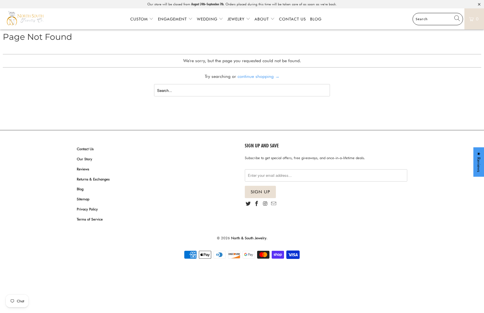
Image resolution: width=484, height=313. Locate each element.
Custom (139, 19)
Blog (316, 19)
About (262, 19)
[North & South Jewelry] (25, 18)
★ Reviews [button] (478, 162)
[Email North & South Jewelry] (273, 204)
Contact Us (292, 19)
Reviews (83, 169)
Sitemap (83, 199)
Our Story (84, 159)
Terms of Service (90, 219)
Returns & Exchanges (93, 179)
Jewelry (236, 19)
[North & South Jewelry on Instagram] (265, 204)
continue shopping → (259, 76)
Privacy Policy (87, 209)
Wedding (208, 19)
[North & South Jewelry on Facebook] (256, 204)
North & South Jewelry (248, 238)
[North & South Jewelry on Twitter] (248, 204)
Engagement (173, 19)
